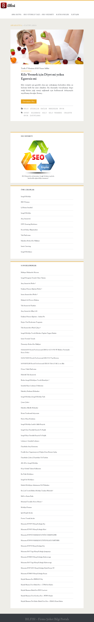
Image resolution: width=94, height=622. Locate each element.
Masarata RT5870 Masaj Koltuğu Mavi (33, 529)
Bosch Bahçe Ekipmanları (29, 230)
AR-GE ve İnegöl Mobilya (29, 463)
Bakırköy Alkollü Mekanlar (29, 408)
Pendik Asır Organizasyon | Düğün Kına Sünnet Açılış (39, 452)
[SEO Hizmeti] (38, 173)
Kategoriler (62, 15)
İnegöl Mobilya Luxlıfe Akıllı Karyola (33, 424)
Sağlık (44, 109)
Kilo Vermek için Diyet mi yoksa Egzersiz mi (47, 47)
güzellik (34, 109)
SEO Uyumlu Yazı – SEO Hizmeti (39, 15)
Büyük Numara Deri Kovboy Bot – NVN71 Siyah (37, 596)
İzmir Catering (26, 246)
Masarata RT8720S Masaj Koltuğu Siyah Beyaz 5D (37, 568)
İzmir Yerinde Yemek (28, 339)
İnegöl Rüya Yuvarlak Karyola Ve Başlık (33, 435)
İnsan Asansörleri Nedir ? (29, 294)
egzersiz (35, 113)
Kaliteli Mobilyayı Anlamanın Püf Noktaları (35, 485)
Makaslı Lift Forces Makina (30, 300)
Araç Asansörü (26, 219)
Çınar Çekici (25, 402)
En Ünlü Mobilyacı (27, 474)
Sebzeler (53, 109)
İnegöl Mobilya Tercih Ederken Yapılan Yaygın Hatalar (38, 333)
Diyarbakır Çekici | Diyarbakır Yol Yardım (34, 458)
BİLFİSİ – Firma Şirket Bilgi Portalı (47, 619)
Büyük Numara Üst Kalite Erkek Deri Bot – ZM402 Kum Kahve (42, 601)
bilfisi (47, 68)
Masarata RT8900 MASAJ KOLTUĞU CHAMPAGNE (39, 535)
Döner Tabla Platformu (28, 369)
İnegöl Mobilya (26, 196)
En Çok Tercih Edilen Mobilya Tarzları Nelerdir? (37, 491)
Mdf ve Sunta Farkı (27, 496)
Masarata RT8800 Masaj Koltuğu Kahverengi (36, 557)
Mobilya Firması (26, 507)
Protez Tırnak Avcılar (28, 518)
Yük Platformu (25, 235)
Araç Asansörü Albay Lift (29, 311)
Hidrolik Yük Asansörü (28, 375)
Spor (61, 109)
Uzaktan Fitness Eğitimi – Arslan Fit (33, 317)
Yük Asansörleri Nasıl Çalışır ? (31, 328)
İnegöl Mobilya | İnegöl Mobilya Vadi (33, 397)
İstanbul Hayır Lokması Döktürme (32, 386)
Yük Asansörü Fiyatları (28, 306)
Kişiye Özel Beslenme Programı (31, 322)
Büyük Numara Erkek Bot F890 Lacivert (34, 590)
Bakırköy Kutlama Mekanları (30, 391)
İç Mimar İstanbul (26, 208)
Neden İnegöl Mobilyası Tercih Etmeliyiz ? (35, 380)
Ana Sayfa (16, 15)
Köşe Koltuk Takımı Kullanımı (31, 469)
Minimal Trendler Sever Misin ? (31, 502)
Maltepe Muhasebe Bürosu (30, 272)
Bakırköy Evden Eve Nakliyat (30, 241)
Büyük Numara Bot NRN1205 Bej (32, 579)
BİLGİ (26, 109)
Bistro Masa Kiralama (28, 419)
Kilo (44, 113)
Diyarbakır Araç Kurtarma (29, 447)
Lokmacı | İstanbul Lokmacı (30, 441)
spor (26, 116)
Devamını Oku (30, 102)
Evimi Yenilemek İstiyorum (30, 413)
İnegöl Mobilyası (26, 252)
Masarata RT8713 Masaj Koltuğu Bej (33, 546)
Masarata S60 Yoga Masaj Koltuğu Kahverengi (36, 562)
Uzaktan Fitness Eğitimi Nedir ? (31, 289)
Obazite (68, 113)
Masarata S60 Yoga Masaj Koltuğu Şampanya (36, 551)
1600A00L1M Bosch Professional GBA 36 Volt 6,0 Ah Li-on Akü (42, 364)
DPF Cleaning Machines (29, 224)
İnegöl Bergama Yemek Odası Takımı (33, 278)
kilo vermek (55, 113)
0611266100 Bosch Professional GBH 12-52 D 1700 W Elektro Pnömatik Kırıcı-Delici (45, 351)
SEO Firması (25, 202)
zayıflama (35, 116)
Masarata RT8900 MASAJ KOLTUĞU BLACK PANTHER (40, 540)
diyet (26, 113)
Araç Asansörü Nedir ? (28, 283)
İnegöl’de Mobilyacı (27, 480)
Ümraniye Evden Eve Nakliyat (31, 344)
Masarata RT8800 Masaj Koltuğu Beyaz (34, 574)
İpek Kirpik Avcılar (27, 513)
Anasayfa (16, 25)
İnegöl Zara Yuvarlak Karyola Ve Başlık (33, 430)
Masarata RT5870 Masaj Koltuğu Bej (33, 524)
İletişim (75, 15)
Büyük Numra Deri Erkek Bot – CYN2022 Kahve (37, 585)
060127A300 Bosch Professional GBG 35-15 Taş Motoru (40, 358)
